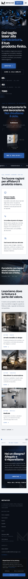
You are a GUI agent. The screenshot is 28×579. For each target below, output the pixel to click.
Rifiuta (7, 571)
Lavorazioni (4, 518)
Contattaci (19, 2)
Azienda (4, 526)
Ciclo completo (5, 515)
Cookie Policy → (13, 567)
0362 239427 (5, 549)
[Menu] (25, 2)
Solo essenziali (19, 571)
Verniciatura (8, 540)
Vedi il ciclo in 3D (13, 155)
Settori (3, 520)
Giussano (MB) (7, 535)
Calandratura (8, 166)
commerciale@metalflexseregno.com (11, 552)
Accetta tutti (14, 574)
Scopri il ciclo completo (12, 72)
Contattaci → (5, 554)
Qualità (3, 523)
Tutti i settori (6, 429)
